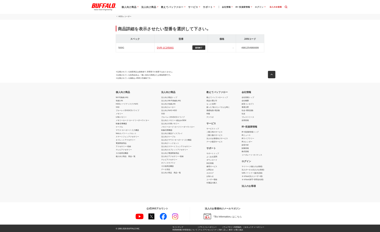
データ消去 (165, 169)
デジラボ (210, 117)
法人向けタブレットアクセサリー (174, 149)
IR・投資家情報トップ (250, 131)
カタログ (210, 173)
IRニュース (246, 135)
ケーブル (119, 126)
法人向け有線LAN (168, 103)
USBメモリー (121, 117)
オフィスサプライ (168, 162)
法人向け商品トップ (169, 97)
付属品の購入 (211, 182)
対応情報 (210, 163)
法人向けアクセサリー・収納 (172, 156)
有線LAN (119, 100)
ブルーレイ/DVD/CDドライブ (127, 110)
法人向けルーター (168, 107)
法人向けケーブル (168, 136)
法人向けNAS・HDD (169, 110)
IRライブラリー (248, 138)
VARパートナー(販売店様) (252, 173)
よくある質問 (211, 156)
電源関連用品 (121, 143)
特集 (208, 113)
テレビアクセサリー (124, 149)
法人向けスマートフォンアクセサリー (176, 146)
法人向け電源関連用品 (170, 153)
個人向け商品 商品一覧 (125, 156)
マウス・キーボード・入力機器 (127, 130)
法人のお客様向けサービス (217, 138)
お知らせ (210, 176)
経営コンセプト (248, 103)
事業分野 (245, 107)
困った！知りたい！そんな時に (218, 107)
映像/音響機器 (121, 123)
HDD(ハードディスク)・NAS (127, 103)
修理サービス (211, 166)
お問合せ (210, 169)
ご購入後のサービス (214, 135)
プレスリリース (248, 117)
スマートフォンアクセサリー (127, 136)
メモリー (119, 113)
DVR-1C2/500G (165, 47)
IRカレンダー (247, 141)
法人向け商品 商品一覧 (171, 172)
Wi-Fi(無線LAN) (122, 97)
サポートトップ (212, 153)
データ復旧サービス (214, 141)
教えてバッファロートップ (217, 97)
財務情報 (245, 148)
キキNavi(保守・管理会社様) (252, 179)
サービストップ (212, 128)
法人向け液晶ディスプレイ (172, 133)
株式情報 (245, 151)
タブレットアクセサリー (125, 139)
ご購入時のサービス (214, 131)
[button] (271, 74)
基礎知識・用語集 (213, 110)
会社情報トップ (248, 97)
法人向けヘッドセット (170, 143)
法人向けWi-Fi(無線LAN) (171, 100)
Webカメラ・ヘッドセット (126, 133)
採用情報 (245, 120)
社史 (243, 113)
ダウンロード (211, 159)
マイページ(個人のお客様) (252, 166)
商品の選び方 (211, 100)
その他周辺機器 (122, 153)
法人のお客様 (249, 186)
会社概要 (245, 100)
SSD (117, 107)
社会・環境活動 (247, 110)
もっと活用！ (211, 103)
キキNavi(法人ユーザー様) (252, 176)
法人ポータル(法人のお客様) (253, 169)
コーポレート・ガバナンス (252, 154)
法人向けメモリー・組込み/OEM (173, 120)
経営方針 (245, 144)
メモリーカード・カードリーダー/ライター (132, 120)
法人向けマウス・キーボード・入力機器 (176, 139)
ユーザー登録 (211, 179)
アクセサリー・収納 (123, 146)
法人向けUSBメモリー (170, 123)
